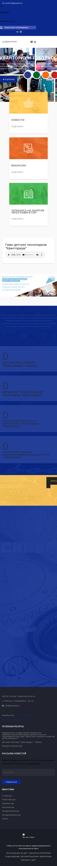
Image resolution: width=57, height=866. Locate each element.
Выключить (11, 24)
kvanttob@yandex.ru (14, 3)
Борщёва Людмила (23, 715)
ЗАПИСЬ (53, 481)
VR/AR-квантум (8, 799)
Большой (17, 9)
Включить (11, 15)
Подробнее (17, 126)
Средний (9, 9)
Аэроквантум (8, 803)
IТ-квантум (7, 795)
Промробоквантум (10, 811)
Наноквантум (8, 807)
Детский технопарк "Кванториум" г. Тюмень (22, 742)
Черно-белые (23, 15)
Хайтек (5, 818)
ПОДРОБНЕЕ (9, 79)
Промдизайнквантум (11, 815)
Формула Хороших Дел (12, 746)
